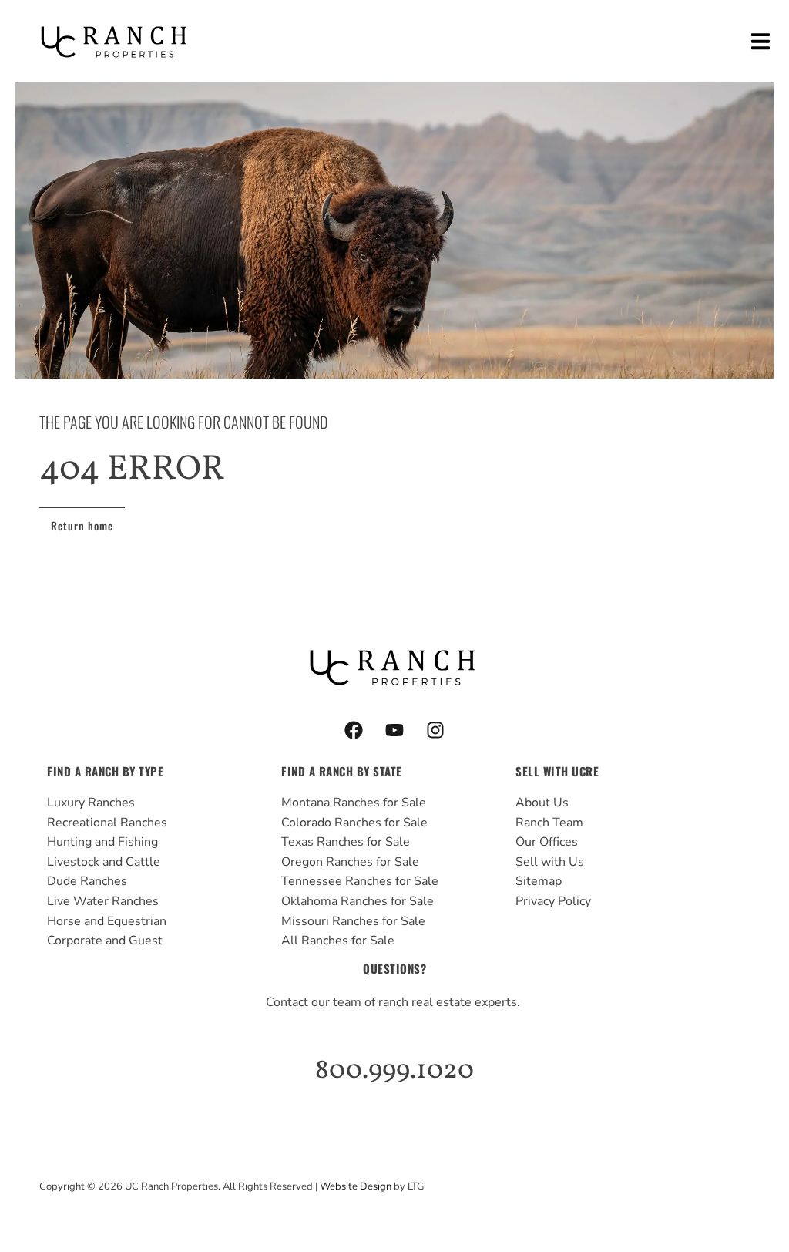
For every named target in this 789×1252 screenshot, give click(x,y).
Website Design (355, 1186)
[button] (760, 41)
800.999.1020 (394, 1070)
